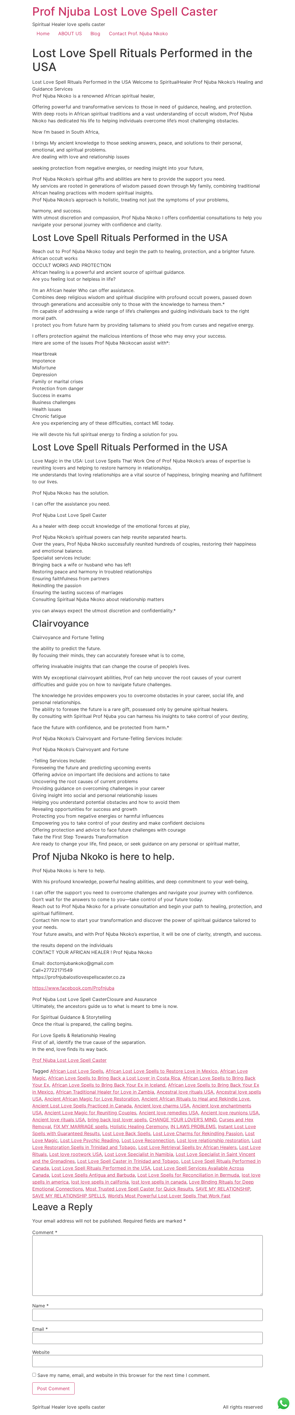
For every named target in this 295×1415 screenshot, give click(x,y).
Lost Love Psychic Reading (89, 1140)
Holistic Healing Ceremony (139, 1126)
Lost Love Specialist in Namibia (139, 1154)
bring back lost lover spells (117, 1119)
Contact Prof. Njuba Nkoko (138, 33)
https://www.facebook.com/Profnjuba (73, 988)
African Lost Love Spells (76, 1071)
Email (40, 1329)
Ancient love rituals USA (58, 1119)
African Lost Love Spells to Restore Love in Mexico (162, 1071)
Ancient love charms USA (162, 1106)
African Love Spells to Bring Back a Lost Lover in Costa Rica (114, 1078)
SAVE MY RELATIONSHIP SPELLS (68, 1196)
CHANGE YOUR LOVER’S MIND (182, 1119)
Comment (44, 1232)
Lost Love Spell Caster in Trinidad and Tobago (128, 1161)
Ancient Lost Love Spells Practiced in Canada (82, 1106)
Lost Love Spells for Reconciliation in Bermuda (188, 1175)
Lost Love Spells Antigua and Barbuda (93, 1175)
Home (43, 33)
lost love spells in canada (158, 1182)
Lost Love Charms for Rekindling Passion (198, 1133)
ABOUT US (70, 33)
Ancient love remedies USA (168, 1112)
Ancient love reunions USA (230, 1112)
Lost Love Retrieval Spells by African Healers (187, 1147)
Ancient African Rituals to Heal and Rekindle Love (195, 1099)
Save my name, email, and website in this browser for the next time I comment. (123, 1375)
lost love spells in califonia (100, 1182)
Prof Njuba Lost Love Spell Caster (125, 11)
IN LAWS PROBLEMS (193, 1126)
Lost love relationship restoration (213, 1140)
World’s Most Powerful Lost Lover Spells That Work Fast (169, 1196)
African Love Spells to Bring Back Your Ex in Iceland (108, 1085)
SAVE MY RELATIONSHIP (223, 1189)
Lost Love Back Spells (126, 1133)
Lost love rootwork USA (75, 1154)
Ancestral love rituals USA (185, 1092)
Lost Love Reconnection (148, 1140)
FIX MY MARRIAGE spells (80, 1126)
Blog (95, 33)
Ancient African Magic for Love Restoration (91, 1099)
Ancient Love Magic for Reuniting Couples (90, 1112)
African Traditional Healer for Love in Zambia (105, 1092)
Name (40, 1305)
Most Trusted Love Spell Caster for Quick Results (139, 1189)
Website (41, 1352)
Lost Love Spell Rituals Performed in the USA (101, 1168)
